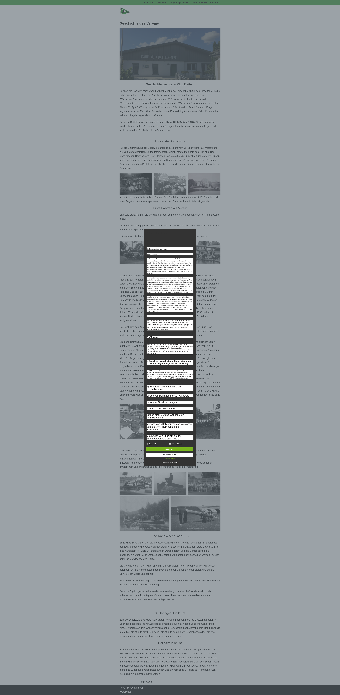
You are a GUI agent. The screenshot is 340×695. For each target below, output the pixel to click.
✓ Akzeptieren (169, 449)
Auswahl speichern (169, 454)
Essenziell (152, 444)
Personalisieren (170, 458)
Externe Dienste (177, 444)
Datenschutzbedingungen (170, 462)
